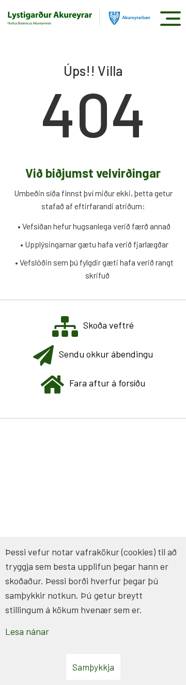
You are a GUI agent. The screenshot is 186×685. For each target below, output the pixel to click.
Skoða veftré (108, 325)
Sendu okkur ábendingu (106, 354)
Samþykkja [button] (93, 667)
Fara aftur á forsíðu (107, 382)
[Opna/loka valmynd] (170, 18)
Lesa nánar (27, 631)
